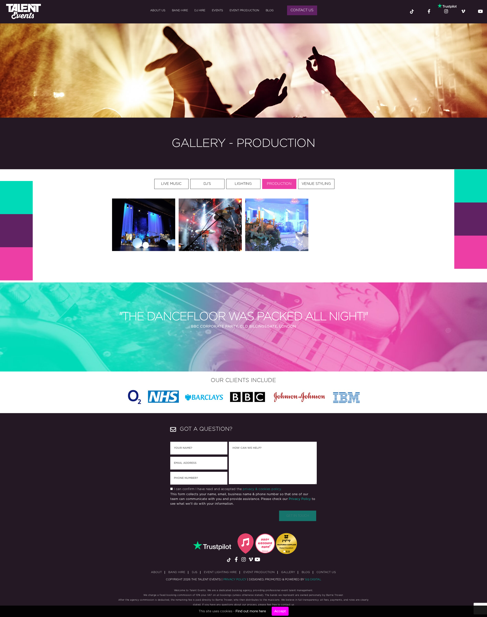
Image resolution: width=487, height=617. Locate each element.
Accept (280, 611)
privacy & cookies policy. (262, 489)
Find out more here (251, 611)
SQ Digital (313, 579)
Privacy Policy (300, 499)
